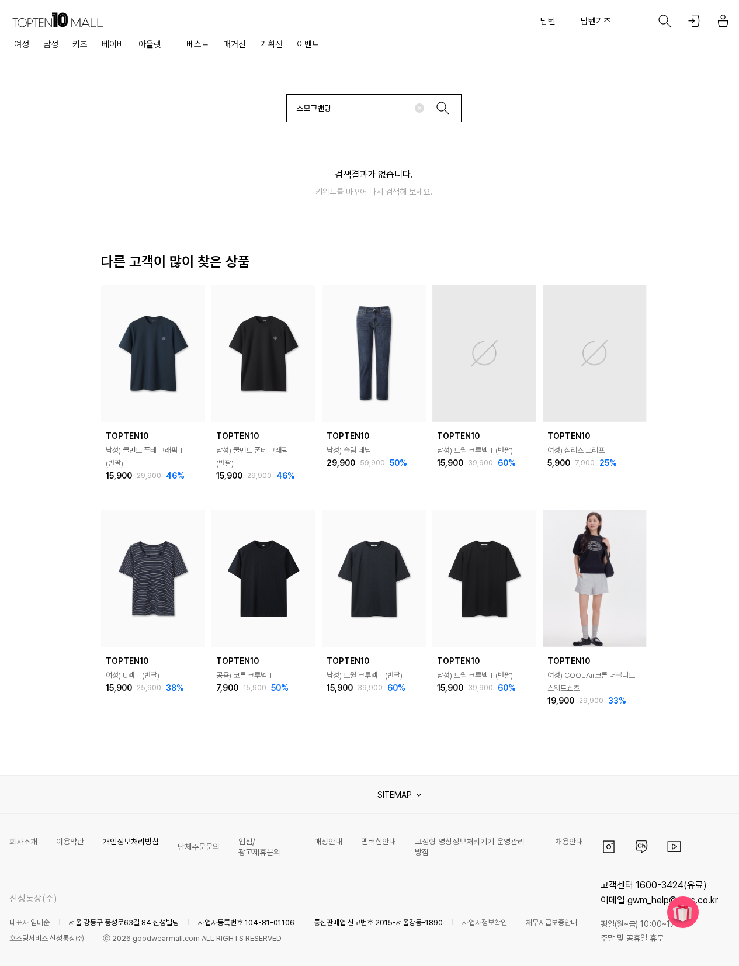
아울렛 (149, 44)
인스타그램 (609, 847)
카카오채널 (641, 847)
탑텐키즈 (596, 21)
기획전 (271, 44)
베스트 (197, 44)
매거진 (234, 44)
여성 (21, 44)
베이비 (113, 44)
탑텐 (548, 21)
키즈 (80, 44)
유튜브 (674, 847)
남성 (50, 44)
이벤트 (308, 44)
